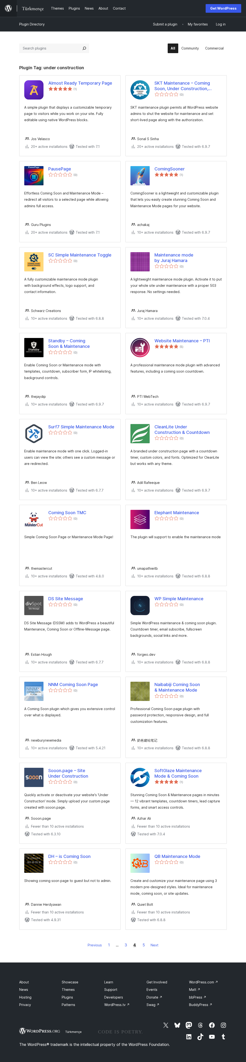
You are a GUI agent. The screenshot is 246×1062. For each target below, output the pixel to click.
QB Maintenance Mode (177, 856)
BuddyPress (200, 1005)
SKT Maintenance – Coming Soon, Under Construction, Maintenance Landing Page (182, 86)
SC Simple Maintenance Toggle (79, 254)
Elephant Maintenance (176, 512)
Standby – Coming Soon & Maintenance (69, 343)
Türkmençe (73, 1032)
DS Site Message (65, 598)
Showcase (70, 982)
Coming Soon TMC (67, 512)
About (24, 982)
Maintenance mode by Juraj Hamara (173, 257)
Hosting (25, 997)
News (23, 989)
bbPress (197, 997)
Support (110, 989)
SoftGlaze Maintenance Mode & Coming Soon (178, 773)
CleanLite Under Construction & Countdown (182, 429)
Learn (108, 982)
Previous (95, 945)
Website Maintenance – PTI (182, 340)
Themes (68, 989)
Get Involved (157, 982)
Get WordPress (223, 8)
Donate (154, 997)
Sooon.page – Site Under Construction (68, 773)
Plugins (67, 997)
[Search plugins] (84, 48)
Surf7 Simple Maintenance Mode (81, 426)
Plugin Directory (32, 24)
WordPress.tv (117, 1005)
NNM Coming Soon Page (73, 684)
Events (152, 989)
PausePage (59, 168)
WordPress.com (203, 982)
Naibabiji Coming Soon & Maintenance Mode (177, 687)
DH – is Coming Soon (69, 856)
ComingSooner (169, 168)
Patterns (68, 1005)
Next (154, 945)
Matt (194, 989)
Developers (113, 997)
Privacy (25, 1005)
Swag (153, 1005)
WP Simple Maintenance (178, 598)
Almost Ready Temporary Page (80, 83)
